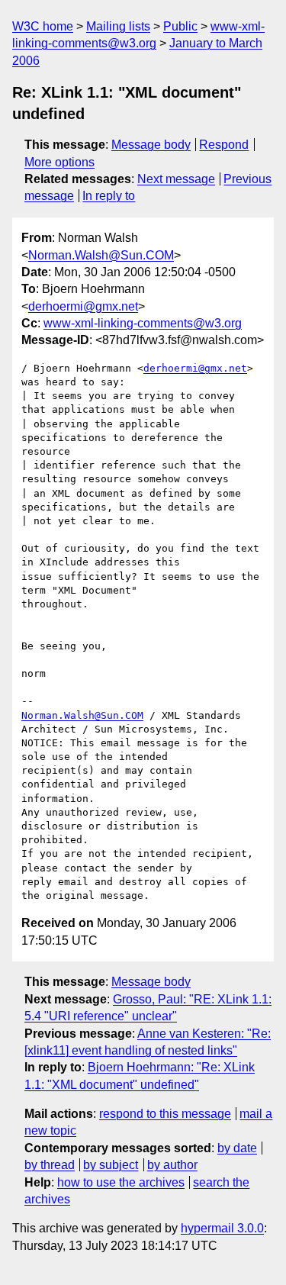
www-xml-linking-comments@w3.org (142, 323)
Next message (176, 178)
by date (237, 1148)
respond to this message (165, 1113)
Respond (224, 144)
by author (172, 1164)
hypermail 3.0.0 (222, 1228)
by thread (49, 1164)
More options (59, 162)
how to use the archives (121, 1182)
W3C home (42, 26)
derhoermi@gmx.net (83, 306)
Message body (151, 144)
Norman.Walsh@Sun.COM (101, 255)
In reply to (108, 195)
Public (180, 26)
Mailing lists (118, 26)
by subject (110, 1164)
